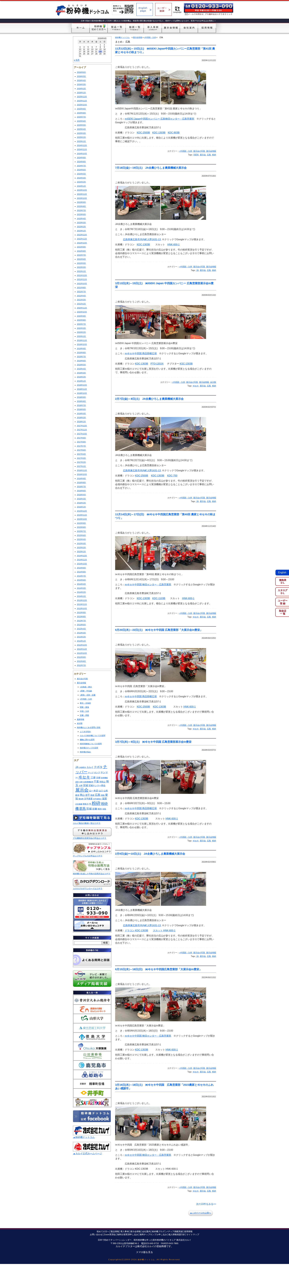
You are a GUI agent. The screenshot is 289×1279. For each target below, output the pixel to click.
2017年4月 (81, 454)
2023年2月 (81, 227)
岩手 (87, 795)
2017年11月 (82, 430)
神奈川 (86, 804)
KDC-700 (172, 475)
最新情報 (80, 719)
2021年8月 (81, 288)
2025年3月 (81, 133)
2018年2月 (81, 418)
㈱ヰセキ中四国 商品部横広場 (141, 353)
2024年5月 (81, 174)
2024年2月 (81, 182)
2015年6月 (81, 535)
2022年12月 (82, 235)
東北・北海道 (85, 703)
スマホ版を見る (144, 1252)
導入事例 (124, 1231)
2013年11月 (82, 604)
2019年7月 (81, 357)
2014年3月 (81, 588)
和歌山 (102, 782)
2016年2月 (81, 503)
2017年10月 (82, 434)
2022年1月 (81, 271)
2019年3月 (81, 373)
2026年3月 (81, 84)
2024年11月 (82, 149)
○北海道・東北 (86, 687)
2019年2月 (81, 377)
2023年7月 (81, 210)
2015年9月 (81, 523)
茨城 (89, 808)
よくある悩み (85, 732)
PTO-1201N (157, 363)
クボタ (98, 767)
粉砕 (96, 803)
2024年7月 (81, 166)
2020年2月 (81, 332)
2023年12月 (82, 190)
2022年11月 (82, 239)
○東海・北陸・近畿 (87, 695)
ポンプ (97, 772)
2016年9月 (81, 478)
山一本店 (93, 790)
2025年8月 (81, 113)
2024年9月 (81, 158)
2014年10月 (82, 564)
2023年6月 (81, 214)
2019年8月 (81, 353)
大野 (80, 786)
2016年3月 (81, 499)
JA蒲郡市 (82, 767)
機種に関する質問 (87, 740)
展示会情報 (81, 683)
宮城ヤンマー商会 (97, 785)
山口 (101, 790)
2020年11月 (82, 308)
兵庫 (81, 782)
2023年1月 (81, 231)
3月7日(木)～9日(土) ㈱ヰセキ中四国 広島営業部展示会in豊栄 (153, 741)
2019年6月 (81, 361)
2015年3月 (81, 543)
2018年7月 (81, 405)
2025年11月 (82, 101)
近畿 (94, 809)
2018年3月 (81, 413)
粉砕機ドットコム (122, 37)
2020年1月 (81, 336)
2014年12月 (82, 556)
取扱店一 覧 (282, 612)
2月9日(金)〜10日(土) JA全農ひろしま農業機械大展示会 (150, 853)
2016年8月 (81, 483)
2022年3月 (81, 267)
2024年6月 (81, 170)
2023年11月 (82, 194)
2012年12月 (82, 645)
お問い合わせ (96, 1234)
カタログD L (282, 591)
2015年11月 (82, 515)
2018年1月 (81, 422)
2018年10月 (82, 393)
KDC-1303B (158, 132)
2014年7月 (81, 576)
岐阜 (77, 795)
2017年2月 (81, 462)
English (282, 572)
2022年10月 (82, 243)
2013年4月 (81, 629)
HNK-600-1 (173, 244)
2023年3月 (81, 223)
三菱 (93, 777)
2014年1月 (81, 596)
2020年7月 (81, 324)
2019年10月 (82, 344)
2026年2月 (81, 89)
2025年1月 (81, 141)
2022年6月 (81, 259)
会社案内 (146, 1231)
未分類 (79, 723)
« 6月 (77, 60)
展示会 (82, 789)
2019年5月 (81, 365)
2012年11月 (82, 649)
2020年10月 (82, 312)
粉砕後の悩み (85, 752)
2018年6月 (81, 409)
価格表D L (282, 581)
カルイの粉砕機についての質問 (92, 736)
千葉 (96, 781)
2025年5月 (81, 125)
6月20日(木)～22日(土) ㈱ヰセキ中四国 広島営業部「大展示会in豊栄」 (159, 629)
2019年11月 (82, 340)
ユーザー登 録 (282, 602)
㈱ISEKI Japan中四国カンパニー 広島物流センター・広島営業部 (159, 118)
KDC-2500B (143, 132)
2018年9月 (81, 397)
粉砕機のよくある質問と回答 (88, 727)
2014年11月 (82, 560)
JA (76, 767)
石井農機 (78, 804)
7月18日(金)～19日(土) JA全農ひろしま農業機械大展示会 (151, 167)
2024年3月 (81, 178)
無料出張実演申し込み (127, 1234)
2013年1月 (81, 641)
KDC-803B (174, 132)
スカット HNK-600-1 (164, 930)
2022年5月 (81, 263)
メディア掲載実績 (174, 1231)
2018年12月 (82, 385)
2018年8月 (81, 401)
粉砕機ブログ (158, 1231)
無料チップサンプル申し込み (153, 1234)
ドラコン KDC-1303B (136, 930)
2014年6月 (81, 580)
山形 (106, 790)
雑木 (100, 809)
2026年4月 (81, 80)
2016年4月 (81, 495)
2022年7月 (81, 255)
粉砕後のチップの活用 (89, 748)
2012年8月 (81, 661)
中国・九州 (84, 711)
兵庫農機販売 (88, 782)
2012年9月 (81, 657)
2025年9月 (81, 109)
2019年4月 (81, 369)
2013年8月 (81, 617)
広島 (97, 794)
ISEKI (196, 155)
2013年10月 (82, 608)
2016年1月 (81, 507)
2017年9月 (81, 438)
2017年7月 (81, 446)
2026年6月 (81, 72)
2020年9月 (81, 316)
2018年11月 (82, 389)
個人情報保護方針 (176, 1234)
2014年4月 (81, 584)
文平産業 (88, 798)
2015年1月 (81, 552)
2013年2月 (81, 637)
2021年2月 (81, 304)
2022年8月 (81, 251)
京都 (98, 777)
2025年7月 (81, 117)
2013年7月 (81, 621)
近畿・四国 (84, 715)
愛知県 (81, 799)
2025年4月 (81, 129)
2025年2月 (81, 137)
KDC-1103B (158, 598)
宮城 (85, 785)
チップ (90, 773)
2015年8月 (81, 527)
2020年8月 (81, 320)
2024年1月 (81, 186)
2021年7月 (81, 292)
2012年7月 (81, 665)
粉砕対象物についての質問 (91, 744)
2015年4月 (81, 539)
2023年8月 (81, 206)
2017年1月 (81, 466)
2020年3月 (81, 328)
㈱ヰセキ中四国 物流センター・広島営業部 (148, 584)
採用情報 (188, 1231)
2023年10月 (82, 198)
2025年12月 (82, 97)
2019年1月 (81, 381)
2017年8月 (81, 442)
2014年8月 (81, 572)
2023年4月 (81, 219)
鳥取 (104, 809)
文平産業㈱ (97, 799)
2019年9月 (81, 349)
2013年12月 (82, 600)
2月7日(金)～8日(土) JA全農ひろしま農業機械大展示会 (149, 398)
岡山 (82, 795)
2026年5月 (81, 76)
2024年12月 (82, 145)
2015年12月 (82, 511)
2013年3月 (81, 633)
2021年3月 (81, 300)
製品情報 (115, 1231)
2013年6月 (81, 625)
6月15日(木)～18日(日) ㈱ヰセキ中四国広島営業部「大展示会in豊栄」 (158, 969)
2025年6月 (81, 121)
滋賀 (104, 798)
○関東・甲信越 (86, 691)
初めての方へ (103, 1231)
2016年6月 (81, 491)
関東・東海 (84, 707)
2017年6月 (81, 450)
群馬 (82, 808)
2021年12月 (82, 275)
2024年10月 (82, 154)
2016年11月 (82, 470)
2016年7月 (81, 487)
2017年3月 (81, 458)
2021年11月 (82, 279)
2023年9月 (81, 202)
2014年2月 (81, 592)
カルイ (90, 767)
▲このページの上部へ (200, 1213)
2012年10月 (82, 653)
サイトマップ (192, 1234)
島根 (92, 795)
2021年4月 (81, 296)
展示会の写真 (82, 679)
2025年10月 (82, 105)
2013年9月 (81, 613)
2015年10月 (82, 519)
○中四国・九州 (86, 699)
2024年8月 (81, 162)
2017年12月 (82, 426)
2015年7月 (81, 531)
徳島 (103, 795)
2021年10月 (82, 284)
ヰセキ (84, 777)
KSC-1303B (186, 363)
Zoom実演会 (110, 1234)
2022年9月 (81, 247)
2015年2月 (81, 548)
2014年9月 (81, 568)
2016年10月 (82, 474)
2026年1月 (81, 93)
